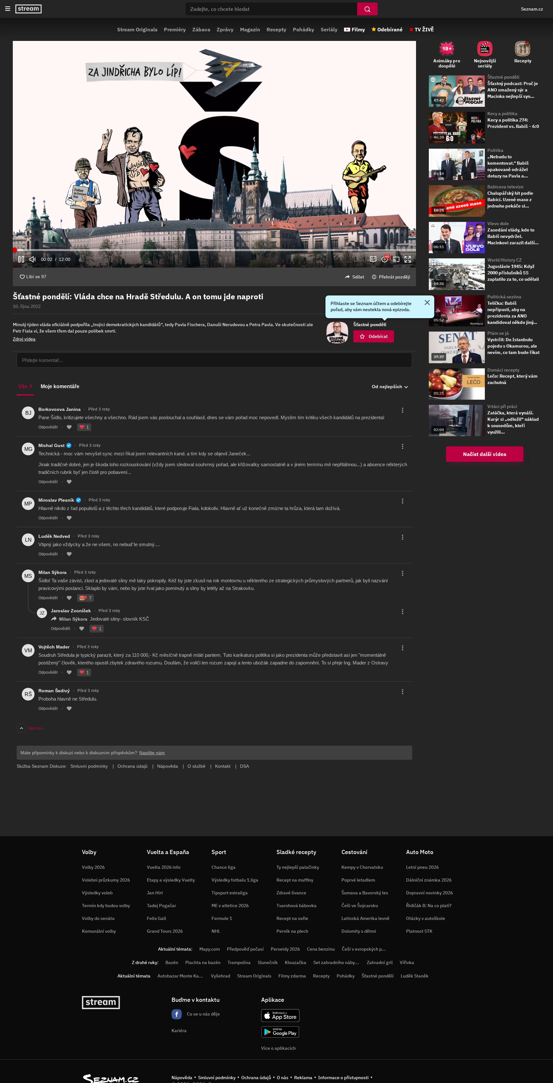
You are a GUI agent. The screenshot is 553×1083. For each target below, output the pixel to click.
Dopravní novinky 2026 (429, 893)
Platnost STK (419, 931)
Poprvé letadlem (358, 880)
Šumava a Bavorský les (364, 893)
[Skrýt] (427, 303)
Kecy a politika (502, 113)
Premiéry (175, 29)
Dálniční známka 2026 (429, 880)
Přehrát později (394, 277)
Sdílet (358, 277)
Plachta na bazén (202, 962)
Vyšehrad (220, 976)
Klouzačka (295, 962)
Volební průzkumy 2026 (106, 880)
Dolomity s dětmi (358, 931)
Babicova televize (505, 187)
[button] (214, 154)
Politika (495, 150)
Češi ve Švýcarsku (359, 905)
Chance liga (224, 867)
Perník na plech (292, 931)
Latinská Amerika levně (365, 918)
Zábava (201, 29)
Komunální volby (99, 931)
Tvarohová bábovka (296, 905)
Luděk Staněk (415, 976)
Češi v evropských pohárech (370, 949)
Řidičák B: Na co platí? (429, 905)
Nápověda (182, 1077)
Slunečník (268, 962)
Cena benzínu (321, 949)
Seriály (329, 29)
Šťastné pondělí (503, 77)
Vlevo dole (498, 223)
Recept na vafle (292, 918)
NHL (216, 931)
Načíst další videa (484, 454)
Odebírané (390, 29)
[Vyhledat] (367, 9)
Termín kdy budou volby (106, 905)
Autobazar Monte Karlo (180, 976)
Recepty (276, 29)
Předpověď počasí (245, 949)
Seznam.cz (532, 9)
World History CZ (504, 260)
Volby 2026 (93, 867)
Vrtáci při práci (502, 406)
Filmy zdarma (292, 976)
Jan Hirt (155, 893)
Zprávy (225, 29)
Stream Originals (137, 29)
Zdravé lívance (291, 893)
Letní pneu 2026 (422, 867)
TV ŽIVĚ (424, 29)
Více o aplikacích (278, 1048)
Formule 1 (222, 918)
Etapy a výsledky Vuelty (171, 880)
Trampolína (239, 962)
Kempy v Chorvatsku (362, 867)
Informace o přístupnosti (343, 1077)
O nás (282, 1077)
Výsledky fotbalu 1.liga (235, 880)
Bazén (171, 962)
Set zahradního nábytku (337, 962)
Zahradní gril (380, 962)
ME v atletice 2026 (230, 905)
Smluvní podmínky (217, 1077)
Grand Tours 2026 (165, 931)
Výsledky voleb (97, 893)
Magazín (250, 29)
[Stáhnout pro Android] (280, 1032)
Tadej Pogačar (161, 905)
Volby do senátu (98, 918)
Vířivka (407, 962)
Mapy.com (209, 949)
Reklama (303, 1077)
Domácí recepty (503, 370)
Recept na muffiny (294, 880)
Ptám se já (498, 333)
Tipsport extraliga (230, 893)
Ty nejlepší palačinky (297, 867)
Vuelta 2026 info (163, 867)
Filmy (358, 29)
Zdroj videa (24, 339)
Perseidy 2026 (285, 949)
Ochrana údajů (256, 1077)
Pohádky (303, 29)
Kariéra (179, 1030)
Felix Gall (156, 918)
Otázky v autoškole (425, 918)
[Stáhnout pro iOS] (280, 1015)
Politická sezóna (504, 297)
